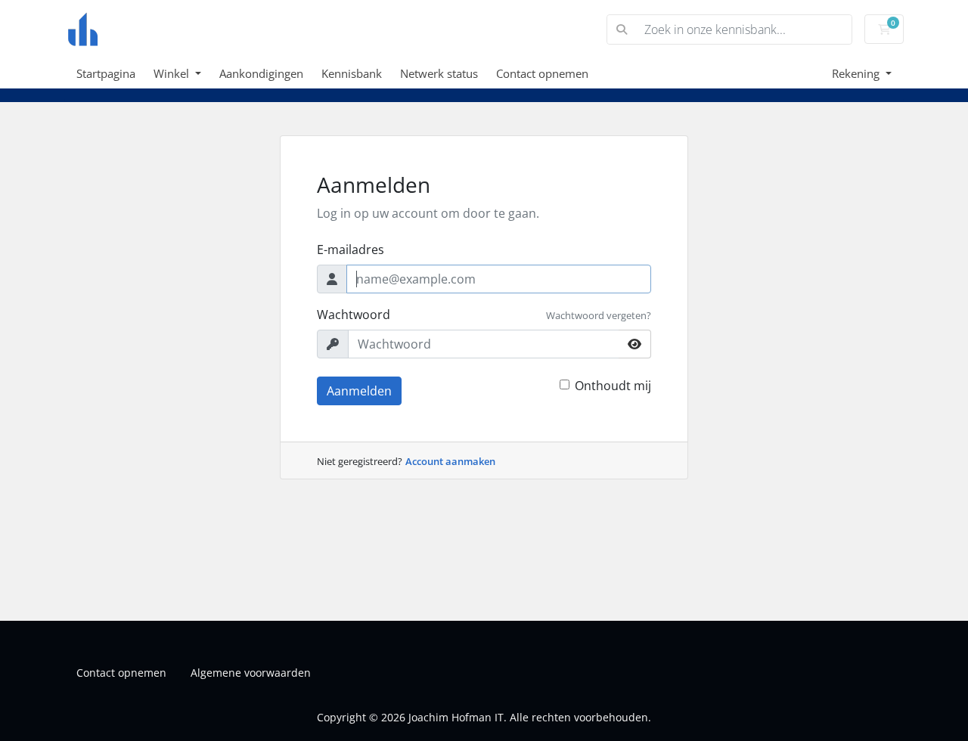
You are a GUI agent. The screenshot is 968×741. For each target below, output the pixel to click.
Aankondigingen (261, 73)
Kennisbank (351, 73)
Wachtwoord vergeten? (598, 315)
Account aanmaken (450, 461)
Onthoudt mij (613, 385)
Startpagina (105, 73)
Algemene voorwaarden (251, 672)
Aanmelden (359, 391)
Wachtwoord (353, 314)
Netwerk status (439, 73)
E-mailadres (350, 249)
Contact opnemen (542, 73)
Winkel (173, 73)
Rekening (857, 73)
